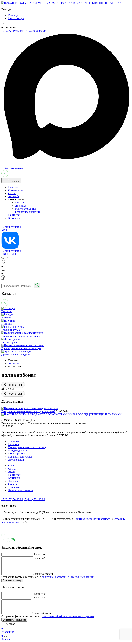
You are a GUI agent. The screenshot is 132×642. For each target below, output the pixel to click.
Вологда (13, 15)
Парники (13, 444)
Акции (12, 471)
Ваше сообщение (41, 613)
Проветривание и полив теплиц (27, 447)
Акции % (13, 196)
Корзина (6, 637)
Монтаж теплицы (25, 208)
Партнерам (14, 214)
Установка (14, 487)
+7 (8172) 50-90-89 (12, 30)
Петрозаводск (16, 18)
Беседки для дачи (18, 450)
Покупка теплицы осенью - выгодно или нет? (28, 411)
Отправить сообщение (14, 619)
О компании (15, 190)
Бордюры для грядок (20, 456)
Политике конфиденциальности (92, 518)
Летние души (16, 459)
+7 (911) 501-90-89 (35, 30)
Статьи (12, 193)
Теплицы (13, 441)
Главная (13, 187)
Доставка (20, 205)
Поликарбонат (16, 453)
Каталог (15, 181)
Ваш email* (40, 597)
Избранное (7, 630)
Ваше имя (39, 554)
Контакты (14, 218)
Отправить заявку (12, 580)
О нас (11, 465)
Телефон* (39, 558)
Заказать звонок (13, 168)
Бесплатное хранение (27, 211)
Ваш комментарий (42, 573)
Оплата (19, 202)
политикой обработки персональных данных (68, 576)
